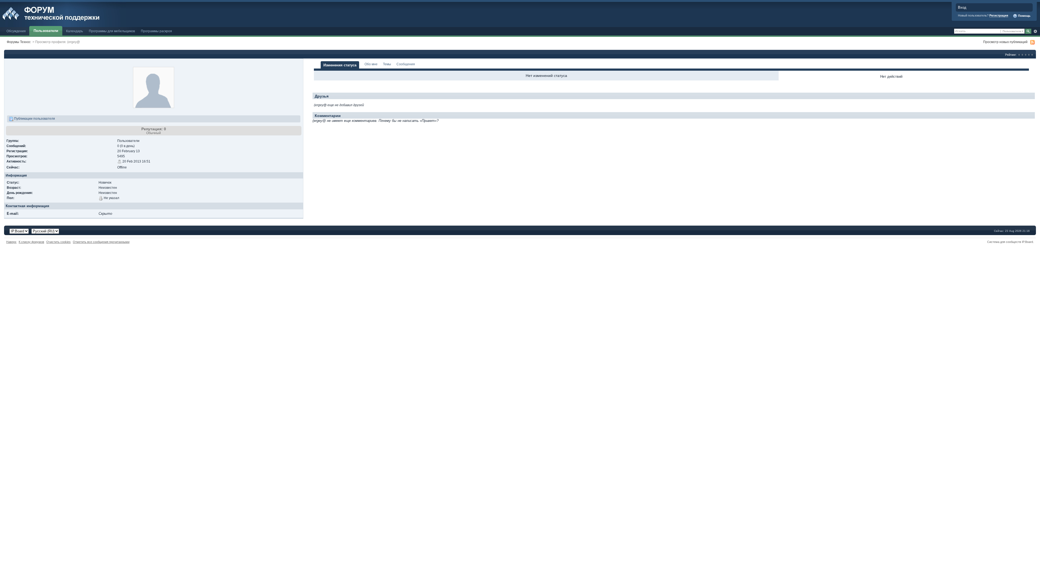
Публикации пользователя (34, 118)
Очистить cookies (58, 241)
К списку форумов (31, 241)
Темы (387, 64)
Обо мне (371, 64)
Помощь (1024, 15)
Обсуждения (16, 31)
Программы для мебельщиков (112, 31)
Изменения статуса (339, 65)
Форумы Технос (19, 42)
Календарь (74, 31)
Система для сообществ (1004, 241)
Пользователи (46, 31)
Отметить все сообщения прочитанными (101, 241)
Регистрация (998, 15)
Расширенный (1035, 31)
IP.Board (1027, 241)
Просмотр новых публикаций (1005, 42)
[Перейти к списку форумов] (63, 13)
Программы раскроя (156, 31)
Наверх (11, 241)
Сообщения (405, 64)
